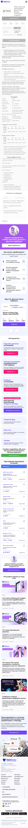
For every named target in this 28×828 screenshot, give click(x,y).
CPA (3, 792)
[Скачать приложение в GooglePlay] (5, 813)
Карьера (3, 782)
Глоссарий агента (18, 776)
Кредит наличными (8, 509)
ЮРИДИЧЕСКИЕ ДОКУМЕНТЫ (10, 797)
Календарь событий (6, 776)
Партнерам (17, 778)
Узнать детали (10, 389)
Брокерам (17, 780)
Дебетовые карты (8, 472)
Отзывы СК (4, 780)
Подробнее (14, 324)
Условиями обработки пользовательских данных (9, 826)
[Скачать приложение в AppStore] (14, 813)
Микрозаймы (6, 496)
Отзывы (3, 784)
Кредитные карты (8, 484)
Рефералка (17, 784)
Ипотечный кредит (8, 545)
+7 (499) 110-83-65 (7, 764)
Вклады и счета (7, 533)
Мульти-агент (4, 778)
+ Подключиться (14, 18)
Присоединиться (14, 732)
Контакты (16, 782)
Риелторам (17, 774)
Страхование (6, 787)
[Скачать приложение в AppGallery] (23, 813)
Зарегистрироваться (14, 245)
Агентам (3, 774)
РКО (4, 521)
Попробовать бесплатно (13, 410)
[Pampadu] (5, 2)
